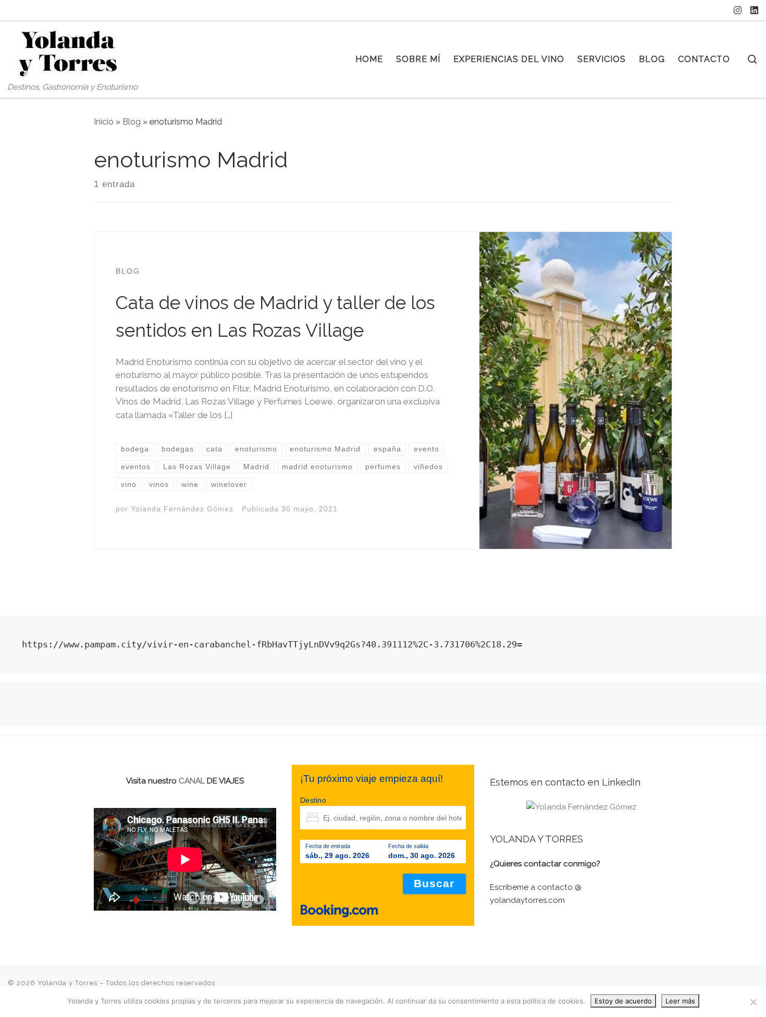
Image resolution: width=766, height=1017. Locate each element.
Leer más (680, 1001)
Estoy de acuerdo (623, 1001)
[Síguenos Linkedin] (754, 10)
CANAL (192, 781)
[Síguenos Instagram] (738, 10)
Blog (131, 122)
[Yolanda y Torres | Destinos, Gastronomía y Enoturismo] (73, 51)
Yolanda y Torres (67, 983)
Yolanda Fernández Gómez (182, 509)
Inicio (104, 122)
